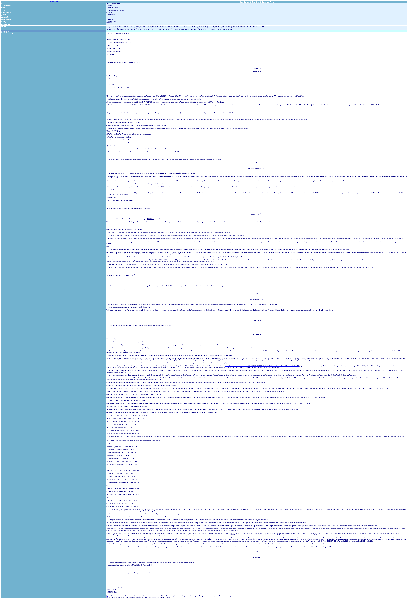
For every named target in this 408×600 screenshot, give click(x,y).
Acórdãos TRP (53, 1)
